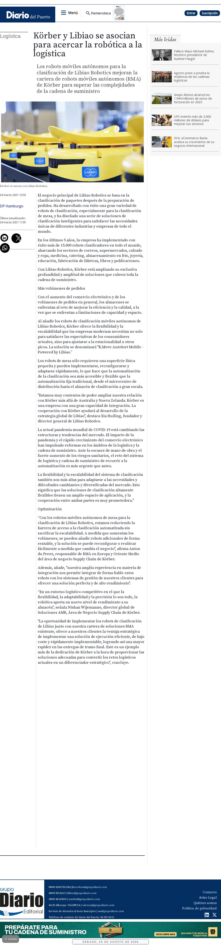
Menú (73, 12)
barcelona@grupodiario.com (89, 887)
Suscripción (210, 13)
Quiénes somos (205, 903)
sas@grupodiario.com (111, 911)
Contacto (210, 892)
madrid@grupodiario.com (84, 899)
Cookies (10, 938)
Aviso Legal (208, 897)
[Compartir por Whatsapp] (5, 248)
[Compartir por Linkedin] (4, 237)
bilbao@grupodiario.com (81, 893)
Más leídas (165, 39)
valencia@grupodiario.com (98, 905)
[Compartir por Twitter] (16, 238)
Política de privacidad (199, 908)
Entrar (191, 13)
